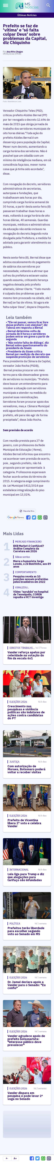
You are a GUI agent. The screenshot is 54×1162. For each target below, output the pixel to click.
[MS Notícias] (27, 6)
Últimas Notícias (27, 15)
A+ (15, 1158)
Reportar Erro (28, 511)
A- (7, 1158)
